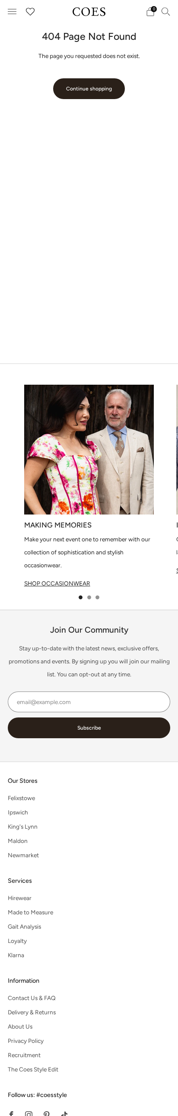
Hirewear (20, 897)
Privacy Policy (26, 1040)
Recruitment (24, 1055)
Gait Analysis (24, 926)
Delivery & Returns (32, 1012)
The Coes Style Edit (33, 1069)
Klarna (16, 955)
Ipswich (18, 812)
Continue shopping (89, 89)
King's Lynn (23, 826)
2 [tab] (89, 597)
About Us (20, 1026)
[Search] (166, 11)
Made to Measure (30, 912)
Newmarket (23, 855)
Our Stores (23, 781)
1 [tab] (81, 597)
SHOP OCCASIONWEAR (57, 583)
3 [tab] (97, 597)
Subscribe (89, 728)
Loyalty (17, 940)
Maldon (18, 840)
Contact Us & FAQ (32, 997)
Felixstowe (21, 797)
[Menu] (12, 11)
